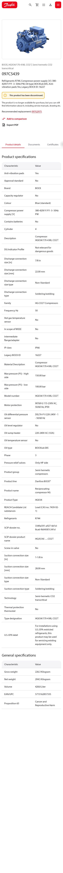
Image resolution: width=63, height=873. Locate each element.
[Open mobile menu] (58, 5)
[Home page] (9, 5)
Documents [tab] (34, 144)
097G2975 (37, 111)
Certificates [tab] (52, 144)
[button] (43, 5)
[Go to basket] (37, 5)
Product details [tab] (13, 144)
